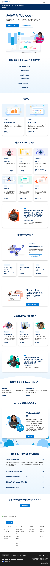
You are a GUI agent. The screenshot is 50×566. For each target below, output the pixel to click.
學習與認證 (42, 531)
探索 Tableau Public (7, 272)
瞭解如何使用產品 (27, 25)
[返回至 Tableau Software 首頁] (6, 2)
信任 (11, 555)
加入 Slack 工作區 (32, 304)
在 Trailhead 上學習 (8, 171)
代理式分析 (6, 529)
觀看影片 (6, 132)
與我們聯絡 (6, 538)
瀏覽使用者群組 (34, 256)
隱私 (9, 559)
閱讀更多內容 (23, 198)
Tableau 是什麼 (7, 526)
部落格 (14, 555)
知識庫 (41, 529)
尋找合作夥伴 (31, 529)
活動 (17, 545)
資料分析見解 (6, 534)
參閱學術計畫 (25, 87)
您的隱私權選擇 (7, 561)
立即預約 (28, 395)
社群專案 (18, 538)
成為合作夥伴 (31, 531)
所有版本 (41, 536)
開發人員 (19, 555)
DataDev (18, 536)
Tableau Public (19, 529)
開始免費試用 (25, 505)
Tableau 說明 (42, 534)
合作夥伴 (31, 526)
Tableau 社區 (18, 541)
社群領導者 (18, 534)
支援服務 (42, 526)
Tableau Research (7, 536)
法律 (3, 559)
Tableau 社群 (19, 526)
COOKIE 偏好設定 (20, 559)
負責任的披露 (13, 559)
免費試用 (9, 522)
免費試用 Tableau (12, 25)
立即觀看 (4, 7)
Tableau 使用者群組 (20, 531)
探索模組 (4, 395)
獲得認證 (30, 436)
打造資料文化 (6, 531)
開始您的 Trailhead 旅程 (39, 170)
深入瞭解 (22, 273)
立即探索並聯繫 (25, 78)
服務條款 (6, 559)
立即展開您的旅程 (25, 70)
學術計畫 (18, 543)
